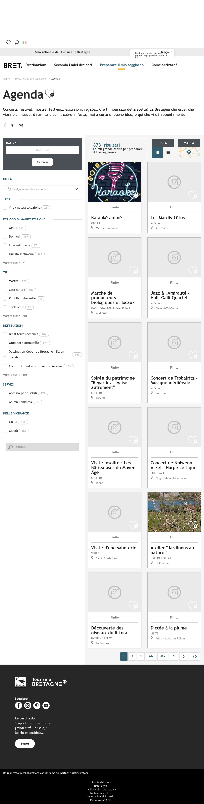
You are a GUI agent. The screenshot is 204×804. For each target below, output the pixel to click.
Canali (17, 431)
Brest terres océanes (27, 334)
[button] (17, 42)
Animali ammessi (24, 402)
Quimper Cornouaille (28, 343)
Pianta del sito (100, 782)
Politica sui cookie (100, 793)
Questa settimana (25, 254)
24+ (151, 656)
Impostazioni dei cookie (100, 796)
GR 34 (17, 422)
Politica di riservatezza (100, 789)
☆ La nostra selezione (28, 207)
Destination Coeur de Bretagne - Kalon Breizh (44, 354)
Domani (18, 236)
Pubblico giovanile (25, 298)
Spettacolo (20, 307)
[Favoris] (8, 42)
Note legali (100, 785)
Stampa (164, 52)
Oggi (16, 228)
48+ (162, 656)
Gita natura (21, 290)
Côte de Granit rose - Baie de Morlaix (40, 366)
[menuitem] (36, 65)
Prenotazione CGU (100, 800)
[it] (25, 42)
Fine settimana (23, 245)
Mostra (17, 281)
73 (173, 656)
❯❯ (194, 656)
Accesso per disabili (27, 393)
